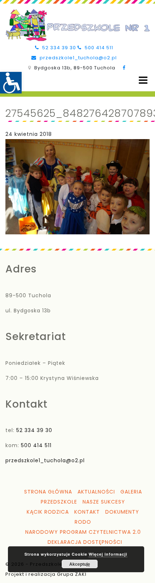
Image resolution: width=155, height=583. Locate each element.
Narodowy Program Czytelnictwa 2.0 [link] (83, 532)
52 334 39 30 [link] (58, 47)
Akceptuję (79, 564)
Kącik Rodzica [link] (48, 511)
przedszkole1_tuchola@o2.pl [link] (77, 57)
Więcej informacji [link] (108, 554)
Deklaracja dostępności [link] (85, 542)
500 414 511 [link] (98, 47)
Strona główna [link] (48, 491)
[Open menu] (143, 80)
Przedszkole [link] (59, 501)
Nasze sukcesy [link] (104, 501)
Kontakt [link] (87, 511)
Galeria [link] (131, 491)
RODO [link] (83, 521)
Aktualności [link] (96, 491)
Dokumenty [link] (122, 511)
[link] (11, 82)
